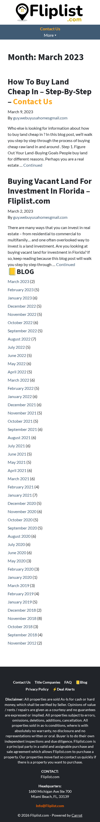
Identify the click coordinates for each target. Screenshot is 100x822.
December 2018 (22, 610)
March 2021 (18, 478)
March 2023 (18, 281)
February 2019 (21, 593)
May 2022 (17, 363)
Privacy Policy (37, 689)
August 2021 (19, 437)
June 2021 (17, 453)
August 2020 (19, 536)
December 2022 (22, 306)
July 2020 (16, 544)
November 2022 (22, 314)
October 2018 (20, 626)
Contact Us (50, 28)
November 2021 (22, 412)
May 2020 (17, 560)
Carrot (77, 815)
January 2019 (20, 601)
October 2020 (20, 519)
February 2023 (21, 289)
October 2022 (20, 322)
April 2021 (17, 470)
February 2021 (21, 486)
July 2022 (16, 347)
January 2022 (20, 396)
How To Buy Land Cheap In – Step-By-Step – (50, 92)
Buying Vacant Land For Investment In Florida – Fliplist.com (50, 191)
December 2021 (22, 404)
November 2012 (22, 642)
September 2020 (22, 527)
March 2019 (18, 585)
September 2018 (22, 634)
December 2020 (22, 503)
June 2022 (17, 355)
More (49, 35)
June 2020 (17, 552)
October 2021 (20, 421)
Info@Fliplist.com (50, 806)
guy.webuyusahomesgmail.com (40, 117)
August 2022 (19, 338)
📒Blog (81, 682)
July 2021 (16, 445)
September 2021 (22, 429)
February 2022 (21, 388)
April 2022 (17, 371)
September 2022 (22, 330)
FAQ (68, 682)
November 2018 (22, 618)
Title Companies (47, 682)
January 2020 (20, 577)
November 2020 (22, 511)
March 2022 (18, 379)
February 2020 (21, 568)
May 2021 (17, 462)
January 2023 (20, 297)
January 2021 (20, 495)
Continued (32, 165)
